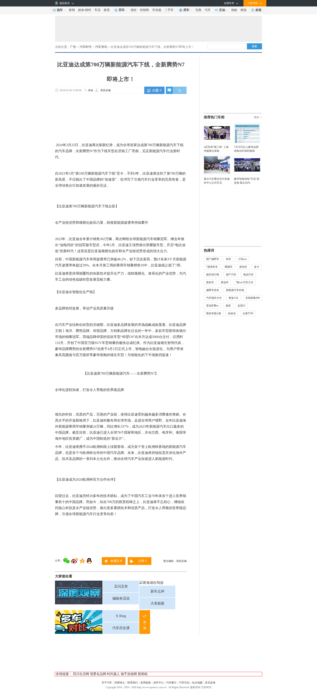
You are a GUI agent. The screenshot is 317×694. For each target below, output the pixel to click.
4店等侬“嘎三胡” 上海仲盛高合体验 (216, 148)
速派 (228, 305)
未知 (90, 90)
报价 (134, 10)
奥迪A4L (234, 297)
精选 (243, 10)
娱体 (81, 10)
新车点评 (157, 591)
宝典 (198, 10)
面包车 (243, 266)
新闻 (72, 10)
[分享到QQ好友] (89, 561)
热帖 (234, 10)
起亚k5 (241, 305)
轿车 (228, 259)
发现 (258, 10)
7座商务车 (212, 266)
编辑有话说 (121, 598)
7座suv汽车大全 (244, 282)
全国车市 (229, 3)
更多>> (258, 117)
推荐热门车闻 (214, 117)
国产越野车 (212, 259)
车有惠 (156, 10)
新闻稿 (143, 674)
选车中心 (158, 682)
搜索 (254, 46)
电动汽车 (248, 274)
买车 (122, 10)
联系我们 (132, 682)
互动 (222, 10)
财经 (88, 10)
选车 (60, 10)
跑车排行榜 (212, 274)
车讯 (97, 10)
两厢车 (228, 266)
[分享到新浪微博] (74, 560)
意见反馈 (210, 682)
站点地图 (197, 682)
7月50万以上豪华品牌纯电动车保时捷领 (246, 148)
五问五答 (121, 586)
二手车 (169, 10)
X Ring (121, 616)
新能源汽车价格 (235, 290)
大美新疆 (157, 603)
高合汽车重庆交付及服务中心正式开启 (217, 180)
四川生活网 (81, 674)
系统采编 (105, 90)
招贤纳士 (120, 682)
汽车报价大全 (214, 297)
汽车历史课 (121, 628)
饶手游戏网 (129, 674)
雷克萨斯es (212, 305)
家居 (107, 10)
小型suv (242, 259)
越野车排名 (212, 290)
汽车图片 (171, 682)
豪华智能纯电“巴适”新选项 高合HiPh (246, 180)
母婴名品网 (98, 674)
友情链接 (145, 682)
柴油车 (225, 282)
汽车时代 (86, 46)
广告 (73, 46)
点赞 (142, 561)
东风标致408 (252, 297)
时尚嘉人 (113, 674)
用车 (186, 10)
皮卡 (256, 266)
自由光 (232, 313)
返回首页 (65, 3)
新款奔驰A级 (213, 313)
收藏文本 (116, 561)
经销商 (144, 10)
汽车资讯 (101, 46)
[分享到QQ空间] (82, 560)
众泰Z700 (248, 313)
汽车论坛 (184, 682)
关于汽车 (107, 682)
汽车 (208, 10)
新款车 (210, 282)
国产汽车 (231, 274)
